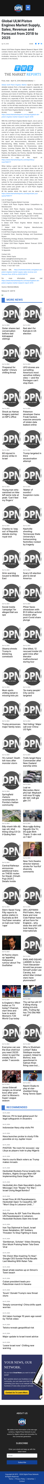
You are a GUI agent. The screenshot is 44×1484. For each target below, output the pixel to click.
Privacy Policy (20, 1479)
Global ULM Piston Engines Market (14, 85)
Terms (11, 1479)
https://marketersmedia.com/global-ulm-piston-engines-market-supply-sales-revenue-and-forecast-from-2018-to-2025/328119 (22, 272)
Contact (22, 1481)
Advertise (30, 1479)
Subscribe (22, 1462)
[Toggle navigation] (28, 7)
